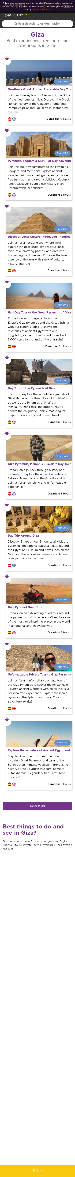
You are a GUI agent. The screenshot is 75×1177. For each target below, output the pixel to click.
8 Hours (59, 194)
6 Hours (59, 422)
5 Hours (59, 708)
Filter (37, 1171)
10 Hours (58, 119)
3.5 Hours (58, 346)
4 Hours (59, 270)
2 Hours (59, 632)
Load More (37, 805)
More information (41, 10)
